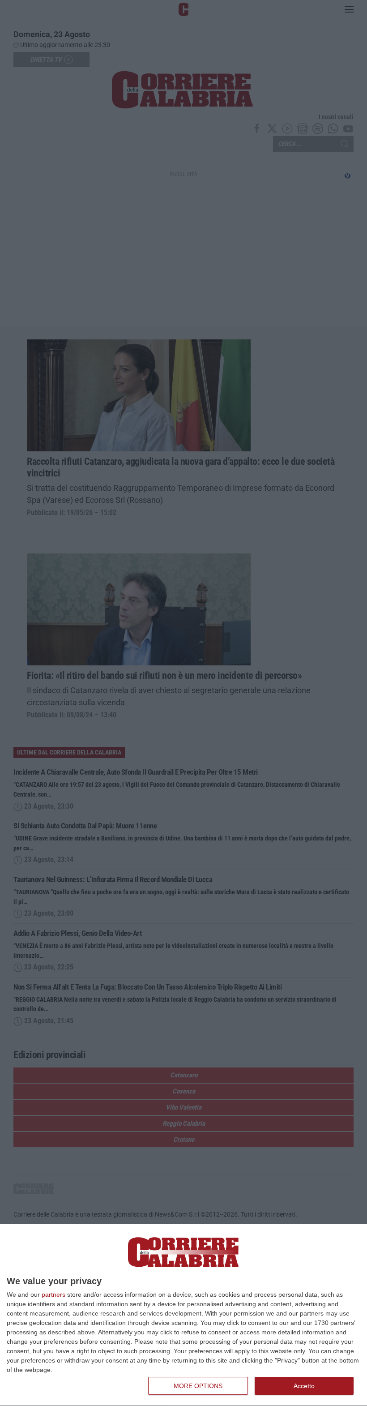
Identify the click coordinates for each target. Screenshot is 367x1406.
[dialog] (183, 1315)
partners (53, 1294)
